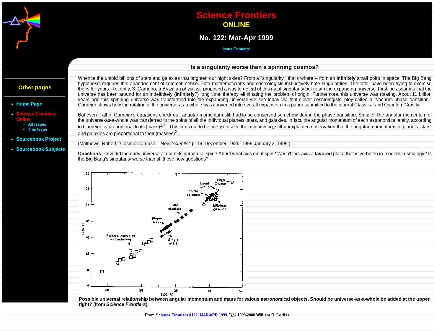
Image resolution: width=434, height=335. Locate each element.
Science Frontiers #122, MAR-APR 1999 (191, 315)
